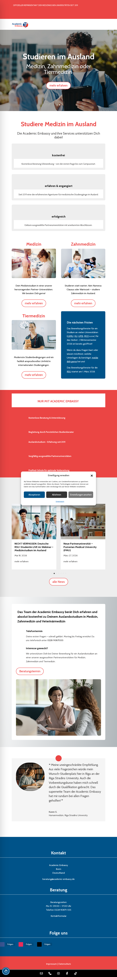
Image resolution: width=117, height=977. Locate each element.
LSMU (70, 336)
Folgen (10, 944)
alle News (58, 582)
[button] (91, 475)
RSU (69, 371)
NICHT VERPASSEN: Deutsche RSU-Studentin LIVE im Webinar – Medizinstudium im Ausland (34, 547)
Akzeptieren (34, 494)
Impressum (60, 501)
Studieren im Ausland (58, 56)
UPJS (80, 336)
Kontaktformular (58, 916)
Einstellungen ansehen (81, 494)
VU (75, 336)
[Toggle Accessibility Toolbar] (6, 971)
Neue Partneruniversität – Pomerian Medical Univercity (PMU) (80, 547)
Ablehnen (56, 494)
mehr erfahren (58, 85)
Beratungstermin (29, 671)
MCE (86, 336)
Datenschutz (64, 964)
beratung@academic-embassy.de (59, 879)
